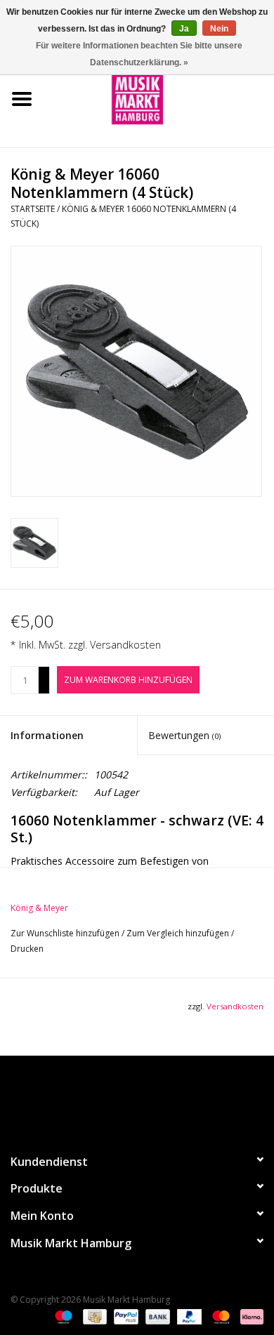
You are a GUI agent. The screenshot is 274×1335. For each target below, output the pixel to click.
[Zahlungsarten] (62, 1316)
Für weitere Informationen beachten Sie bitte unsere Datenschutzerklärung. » (139, 54)
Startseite (33, 209)
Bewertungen (184, 735)
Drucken (27, 949)
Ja (184, 29)
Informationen (47, 735)
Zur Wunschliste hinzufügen (66, 933)
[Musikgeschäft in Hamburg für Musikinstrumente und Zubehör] (158, 98)
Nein (219, 29)
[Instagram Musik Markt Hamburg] (149, 1098)
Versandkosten (125, 644)
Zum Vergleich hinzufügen (178, 933)
